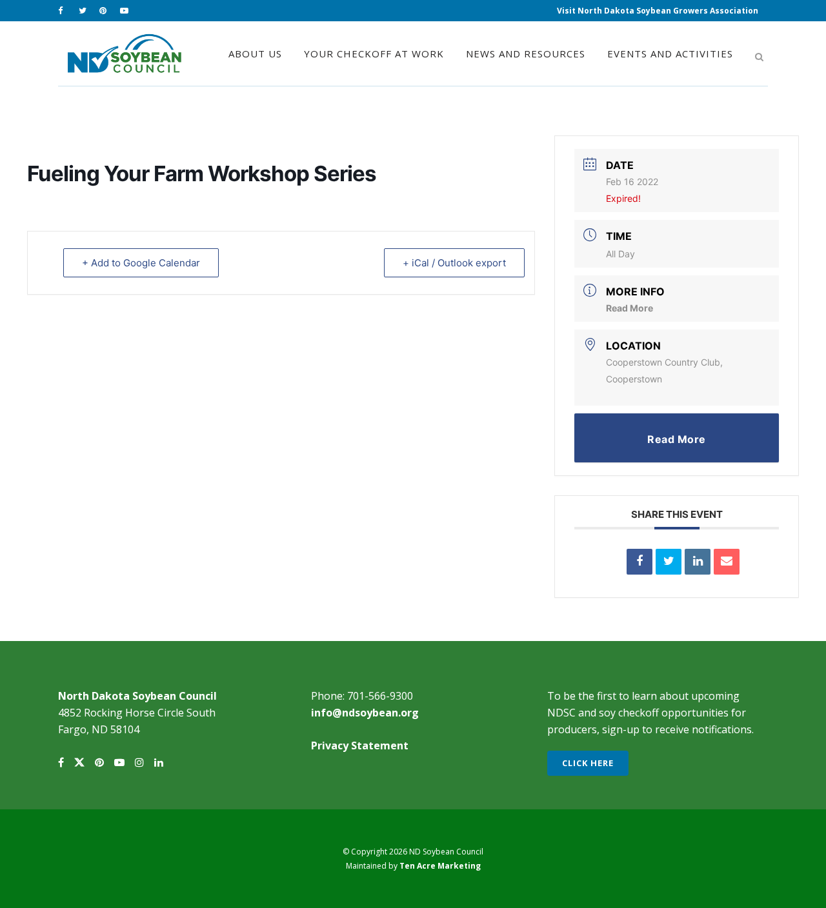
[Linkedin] (697, 562)
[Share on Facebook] (639, 562)
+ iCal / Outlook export (454, 263)
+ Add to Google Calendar (141, 263)
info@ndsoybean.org (365, 713)
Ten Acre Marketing (440, 865)
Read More (629, 307)
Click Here (588, 763)
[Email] (727, 562)
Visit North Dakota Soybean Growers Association (657, 10)
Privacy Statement (359, 745)
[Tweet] (668, 562)
